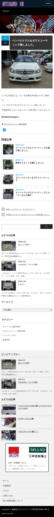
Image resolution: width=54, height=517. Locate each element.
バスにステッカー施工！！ (28, 432)
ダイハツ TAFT (24, 245)
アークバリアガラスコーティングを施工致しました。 (33, 149)
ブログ (6, 491)
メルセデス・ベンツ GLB (28, 265)
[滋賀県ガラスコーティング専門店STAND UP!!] (13, 4)
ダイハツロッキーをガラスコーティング (33, 178)
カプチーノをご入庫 (26, 419)
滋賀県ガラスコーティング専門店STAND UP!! (29, 509)
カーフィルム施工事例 (11, 327)
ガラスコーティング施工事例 (15, 124)
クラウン (21, 284)
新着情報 (6, 340)
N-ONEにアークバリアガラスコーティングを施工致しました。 (28, 214)
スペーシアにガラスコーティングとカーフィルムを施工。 (33, 193)
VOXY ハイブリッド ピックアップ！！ (20, 209)
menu (48, 3)
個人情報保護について (13, 501)
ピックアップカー (10, 335)
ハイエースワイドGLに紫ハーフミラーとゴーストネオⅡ (34, 407)
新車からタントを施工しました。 (31, 163)
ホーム (6, 481)
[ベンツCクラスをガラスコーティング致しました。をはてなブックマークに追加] (4, 130)
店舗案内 (7, 486)
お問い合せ (8, 496)
